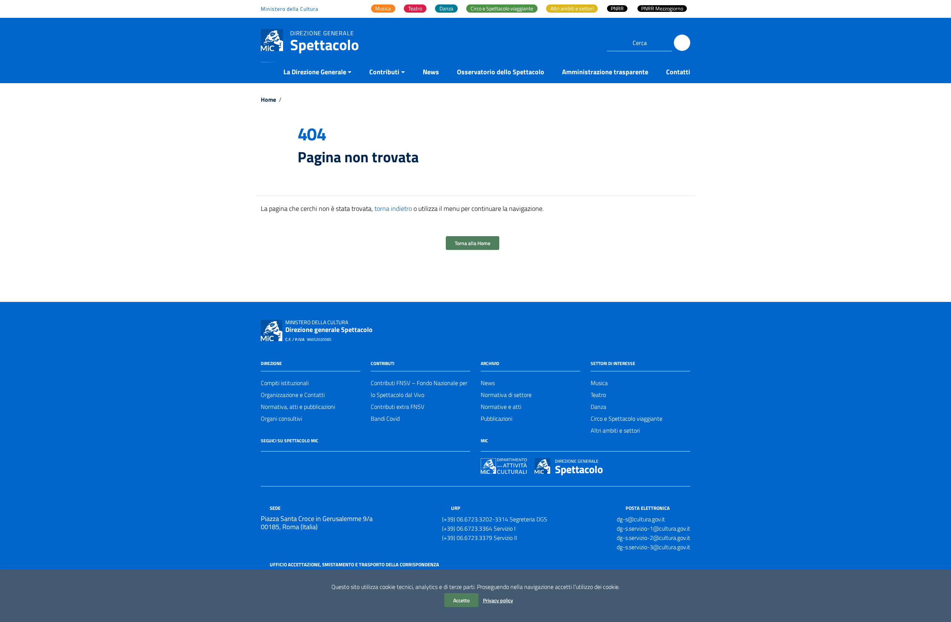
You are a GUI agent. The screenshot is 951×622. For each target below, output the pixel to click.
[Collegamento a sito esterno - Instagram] (292, 461)
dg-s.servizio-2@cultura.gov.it (653, 537)
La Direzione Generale (314, 72)
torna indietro (393, 208)
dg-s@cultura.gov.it (641, 519)
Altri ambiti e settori (615, 430)
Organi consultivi (281, 418)
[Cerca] (682, 43)
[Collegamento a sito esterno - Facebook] (265, 461)
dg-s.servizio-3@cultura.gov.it (653, 547)
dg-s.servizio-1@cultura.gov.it (653, 528)
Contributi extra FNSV (397, 406)
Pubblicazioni (496, 418)
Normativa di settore (506, 394)
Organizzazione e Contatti (293, 394)
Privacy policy (498, 600)
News (431, 72)
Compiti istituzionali (285, 382)
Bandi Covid (385, 418)
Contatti (678, 72)
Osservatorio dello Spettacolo (500, 72)
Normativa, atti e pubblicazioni (298, 406)
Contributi (384, 72)
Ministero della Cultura (289, 9)
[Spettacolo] (272, 40)
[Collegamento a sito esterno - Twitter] (278, 461)
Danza (598, 406)
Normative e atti (501, 406)
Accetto (461, 600)
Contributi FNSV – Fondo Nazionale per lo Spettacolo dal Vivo (419, 388)
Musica (599, 382)
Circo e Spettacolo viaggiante (626, 418)
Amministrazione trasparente (605, 72)
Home (268, 99)
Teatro (598, 394)
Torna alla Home (472, 243)
